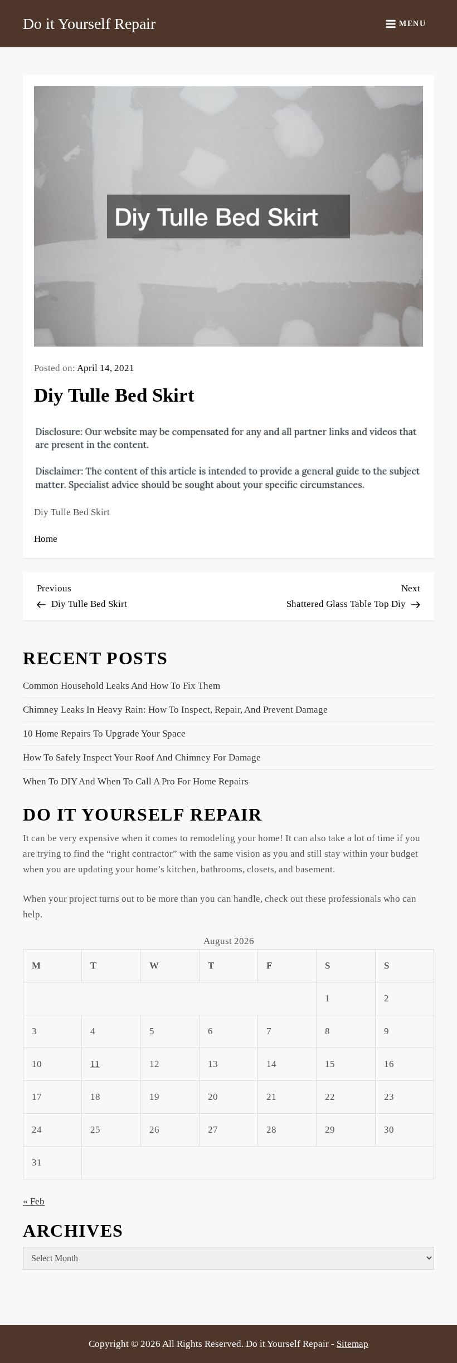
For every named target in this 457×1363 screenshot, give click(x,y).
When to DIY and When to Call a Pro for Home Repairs (136, 781)
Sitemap (352, 1344)
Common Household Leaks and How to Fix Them (121, 685)
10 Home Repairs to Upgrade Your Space (104, 733)
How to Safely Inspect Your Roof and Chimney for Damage (142, 757)
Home (45, 539)
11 (95, 1064)
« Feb (34, 1201)
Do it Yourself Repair (89, 23)
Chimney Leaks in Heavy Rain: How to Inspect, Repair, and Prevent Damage (175, 709)
